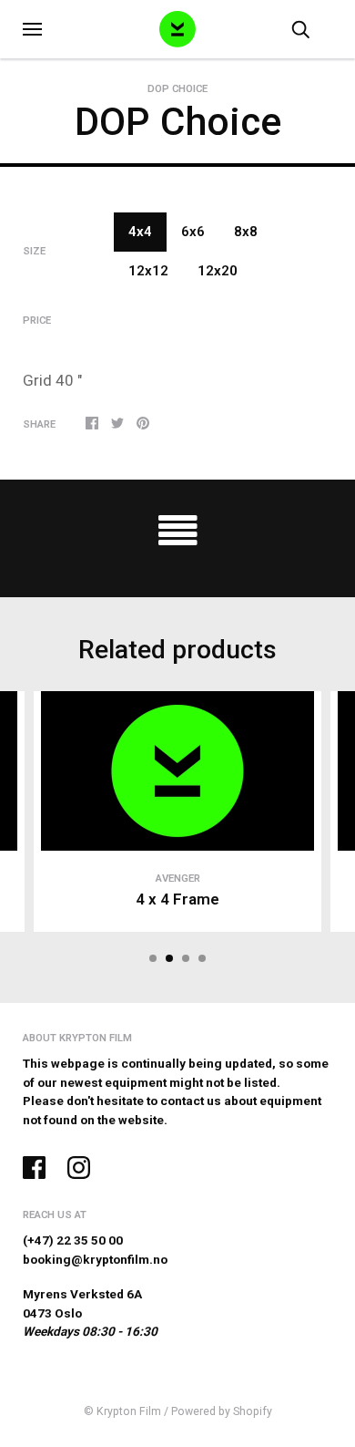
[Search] (300, 29)
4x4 (140, 231)
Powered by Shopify (221, 1411)
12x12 (148, 271)
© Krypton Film (122, 1411)
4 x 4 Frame (177, 899)
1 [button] (153, 958)
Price (37, 320)
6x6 (193, 231)
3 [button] (185, 958)
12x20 (218, 271)
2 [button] (169, 958)
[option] (177, 165)
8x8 (246, 231)
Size (34, 250)
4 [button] (202, 958)
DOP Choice (177, 88)
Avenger (178, 878)
